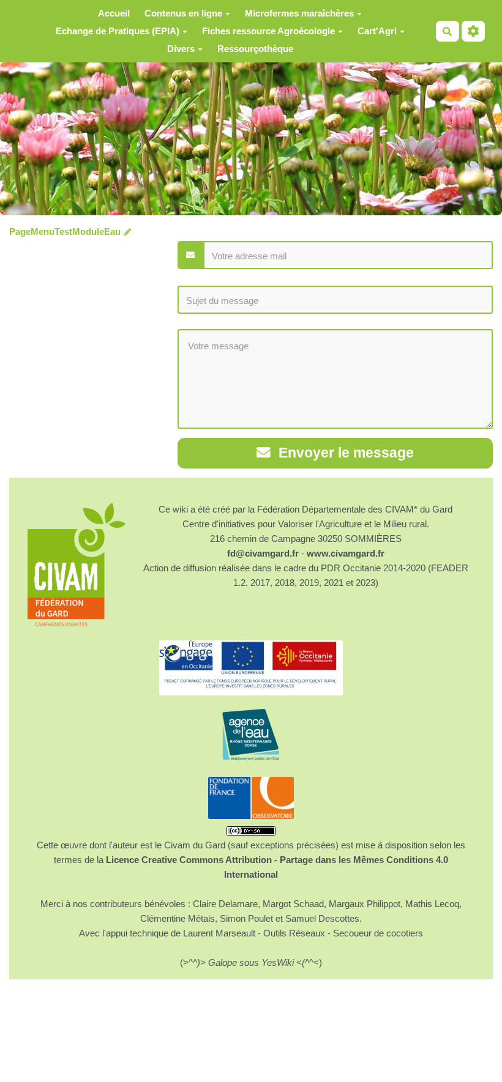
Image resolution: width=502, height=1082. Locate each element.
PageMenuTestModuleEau (65, 231)
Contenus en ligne (183, 13)
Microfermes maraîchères (299, 13)
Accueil (114, 13)
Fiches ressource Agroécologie (268, 31)
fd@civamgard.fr (263, 553)
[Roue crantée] (473, 31)
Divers (181, 48)
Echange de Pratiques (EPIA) (117, 31)
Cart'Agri (377, 31)
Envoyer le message (344, 453)
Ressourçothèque (255, 48)
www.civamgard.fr (345, 553)
